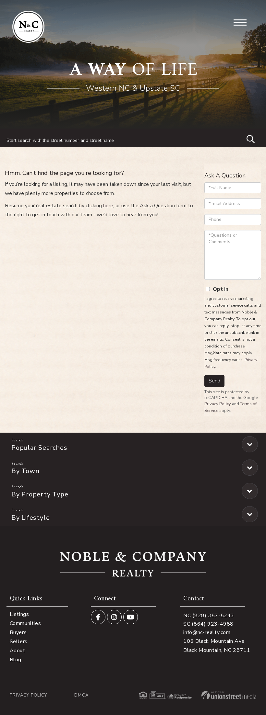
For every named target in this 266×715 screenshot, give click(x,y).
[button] (247, 138)
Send (214, 380)
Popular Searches (39, 447)
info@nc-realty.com (206, 632)
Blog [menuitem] (15, 659)
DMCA (81, 695)
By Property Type (39, 494)
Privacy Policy (217, 404)
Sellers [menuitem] (19, 641)
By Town (25, 471)
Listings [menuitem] (19, 614)
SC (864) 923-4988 (208, 624)
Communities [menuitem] (25, 623)
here (108, 205)
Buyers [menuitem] (18, 632)
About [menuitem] (17, 650)
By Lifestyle (30, 517)
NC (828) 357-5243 (208, 615)
